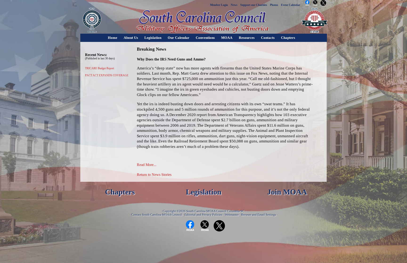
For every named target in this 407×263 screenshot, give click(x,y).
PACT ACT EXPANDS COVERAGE (106, 75)
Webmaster (232, 214)
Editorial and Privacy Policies (203, 214)
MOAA (226, 38)
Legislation (152, 38)
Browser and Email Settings (258, 214)
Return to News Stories (154, 175)
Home (112, 38)
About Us (131, 38)
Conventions (205, 38)
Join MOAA (287, 192)
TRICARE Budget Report (99, 68)
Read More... (146, 165)
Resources (247, 38)
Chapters (288, 38)
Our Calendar (178, 38)
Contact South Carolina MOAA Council (156, 214)
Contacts (268, 38)
